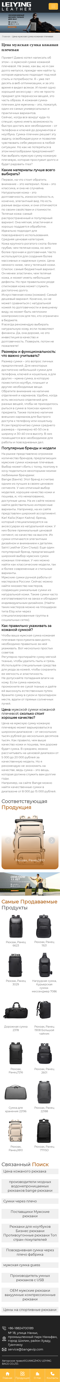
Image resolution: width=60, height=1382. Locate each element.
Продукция (23, 1375)
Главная (6, 36)
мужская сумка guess (21, 1265)
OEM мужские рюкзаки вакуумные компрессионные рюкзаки (30, 1295)
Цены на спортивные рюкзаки (29, 1310)
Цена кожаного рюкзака (24, 1171)
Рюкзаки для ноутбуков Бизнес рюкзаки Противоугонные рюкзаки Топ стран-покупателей (30, 1233)
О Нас (37, 1375)
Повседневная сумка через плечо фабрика (30, 1252)
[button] (51, 840)
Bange (37, 782)
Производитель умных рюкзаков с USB (30, 1278)
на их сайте (42, 509)
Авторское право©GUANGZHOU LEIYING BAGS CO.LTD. (26, 1362)
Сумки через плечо (20, 1201)
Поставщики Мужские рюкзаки (30, 1214)
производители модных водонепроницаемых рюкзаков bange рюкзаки (30, 1186)
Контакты (52, 1375)
